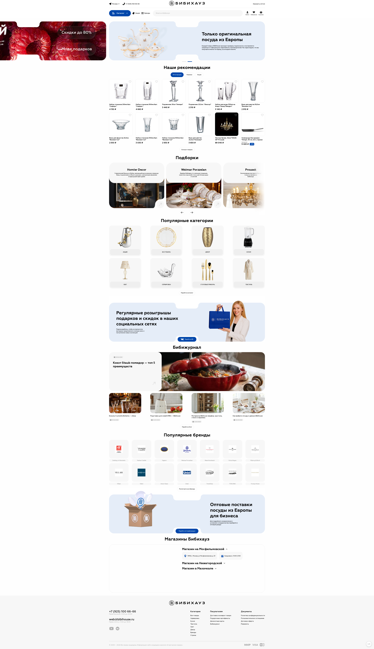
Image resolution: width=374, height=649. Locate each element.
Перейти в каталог (187, 293)
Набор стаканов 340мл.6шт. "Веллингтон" (146, 139)
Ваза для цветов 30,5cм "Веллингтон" (251, 105)
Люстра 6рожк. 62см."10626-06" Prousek (226, 139)
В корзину (128, 98)
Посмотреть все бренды (187, 489)
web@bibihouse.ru (121, 619)
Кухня (192, 621)
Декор (192, 630)
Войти (247, 14)
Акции (137, 13)
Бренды (147, 13)
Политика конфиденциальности (253, 615)
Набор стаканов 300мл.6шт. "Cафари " (146, 105)
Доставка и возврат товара (220, 615)
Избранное (254, 14)
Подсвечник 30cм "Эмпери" (172, 104)
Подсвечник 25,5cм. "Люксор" (200, 104)
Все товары (194, 615)
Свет (192, 627)
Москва (115, 4)
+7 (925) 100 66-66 (133, 4)
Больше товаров (187, 149)
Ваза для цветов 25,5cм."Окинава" (195, 139)
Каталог (120, 13)
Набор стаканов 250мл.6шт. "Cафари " (120, 105)
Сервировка (194, 618)
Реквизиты (245, 624)
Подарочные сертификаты (220, 618)
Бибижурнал (215, 624)
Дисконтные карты (217, 621)
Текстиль (193, 624)
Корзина (261, 13)
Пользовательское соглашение (252, 618)
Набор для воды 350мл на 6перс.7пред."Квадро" (225, 105)
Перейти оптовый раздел (187, 531)
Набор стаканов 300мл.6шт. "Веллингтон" (173, 139)
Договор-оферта (247, 621)
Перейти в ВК (189, 339)
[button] (184, 61)
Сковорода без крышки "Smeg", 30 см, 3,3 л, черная (252, 139)
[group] (187, 40)
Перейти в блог (187, 427)
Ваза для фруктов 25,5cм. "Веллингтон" (119, 139)
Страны (193, 635)
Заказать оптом (259, 4)
